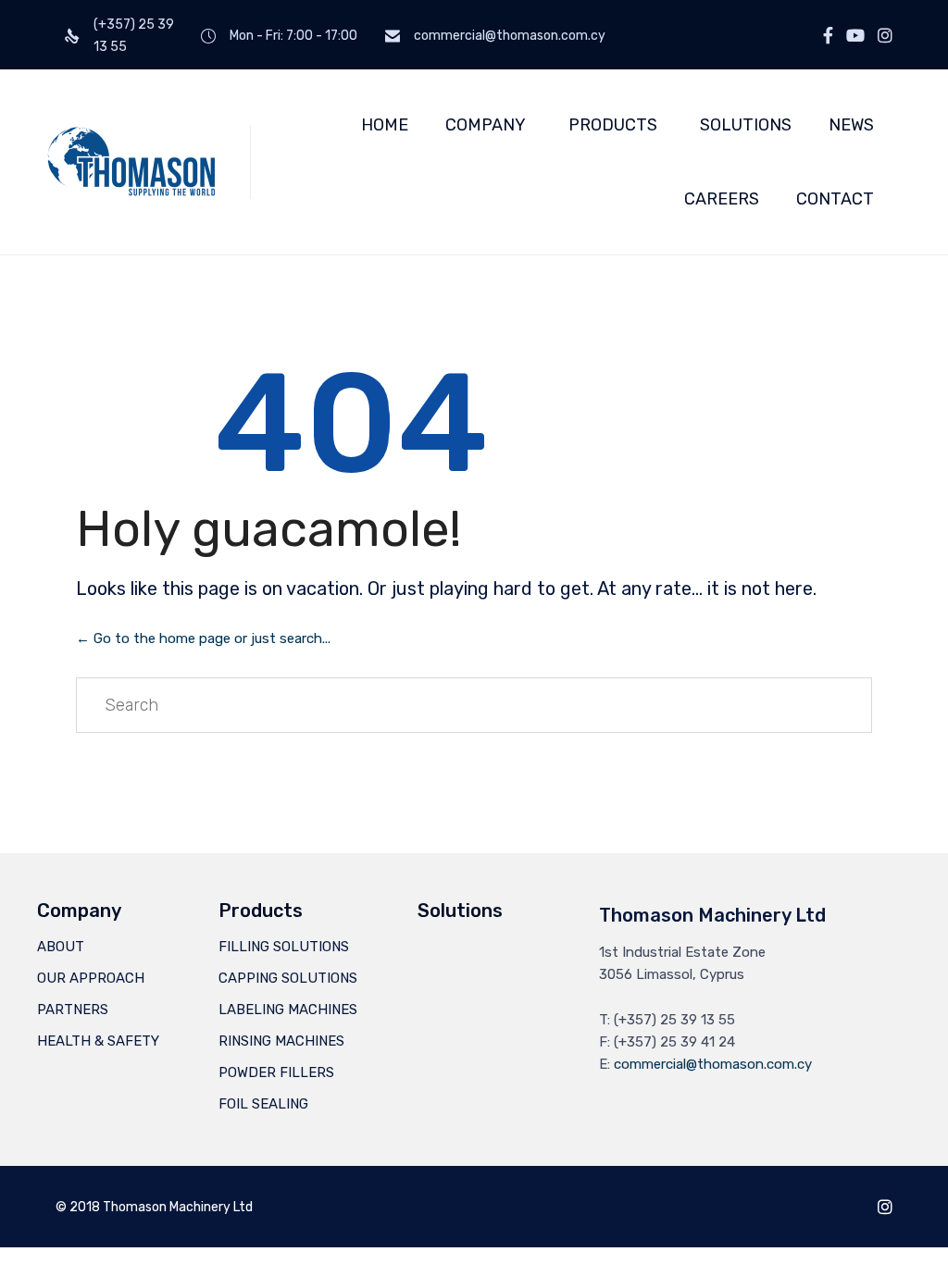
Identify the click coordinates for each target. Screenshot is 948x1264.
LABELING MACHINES (287, 1009)
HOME (384, 125)
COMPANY (485, 125)
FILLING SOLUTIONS (283, 946)
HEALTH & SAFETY (98, 1041)
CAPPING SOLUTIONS (287, 978)
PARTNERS (72, 1009)
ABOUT (60, 946)
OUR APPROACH (90, 978)
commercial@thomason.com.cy (713, 1064)
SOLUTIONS (746, 125)
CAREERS (721, 199)
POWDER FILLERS (276, 1072)
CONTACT (835, 199)
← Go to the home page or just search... (203, 638)
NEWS (851, 125)
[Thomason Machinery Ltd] (129, 162)
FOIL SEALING (263, 1104)
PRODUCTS (612, 125)
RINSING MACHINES (281, 1041)
